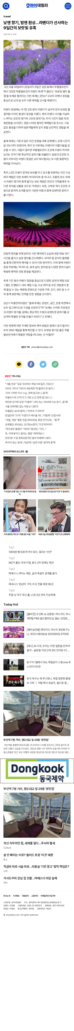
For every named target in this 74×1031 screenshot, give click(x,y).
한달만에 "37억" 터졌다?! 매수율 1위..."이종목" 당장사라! (33, 415)
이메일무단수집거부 (48, 896)
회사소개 (6, 896)
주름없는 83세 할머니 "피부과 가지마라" (25, 411)
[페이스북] (31, 364)
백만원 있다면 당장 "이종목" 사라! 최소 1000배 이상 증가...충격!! (36, 402)
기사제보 (16, 896)
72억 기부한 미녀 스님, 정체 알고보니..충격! (26, 393)
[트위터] (43, 364)
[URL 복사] (55, 364)
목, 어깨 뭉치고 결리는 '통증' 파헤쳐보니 (24, 433)
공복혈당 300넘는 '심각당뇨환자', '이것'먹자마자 (28, 424)
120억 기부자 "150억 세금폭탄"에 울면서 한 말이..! (29, 388)
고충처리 (34, 896)
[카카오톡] (18, 364)
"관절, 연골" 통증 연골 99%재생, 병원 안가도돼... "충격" (32, 420)
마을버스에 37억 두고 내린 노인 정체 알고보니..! (28, 397)
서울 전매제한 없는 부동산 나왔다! (21, 406)
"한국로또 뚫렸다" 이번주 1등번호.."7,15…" (25, 429)
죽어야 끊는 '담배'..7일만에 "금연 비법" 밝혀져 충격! (30, 442)
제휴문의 (25, 896)
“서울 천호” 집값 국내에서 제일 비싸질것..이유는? (29, 384)
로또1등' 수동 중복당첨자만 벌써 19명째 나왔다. (28, 438)
